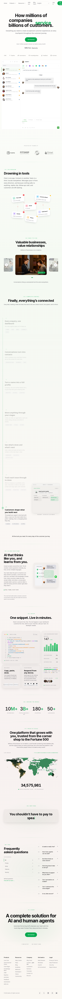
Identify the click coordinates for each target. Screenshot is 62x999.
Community (18, 980)
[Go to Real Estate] (30, 277)
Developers (18, 975)
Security (51, 968)
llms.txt (29, 979)
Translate (29, 975)
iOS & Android (42, 971)
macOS (40, 968)
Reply (25, 119)
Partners (29, 972)
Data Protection (53, 966)
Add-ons (29, 3)
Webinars (17, 973)
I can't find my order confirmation (30, 70)
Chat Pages (7, 970)
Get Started (31, 39)
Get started (31, 938)
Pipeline (13, 55)
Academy (17, 971)
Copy (36, 634)
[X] (44, 997)
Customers (29, 970)
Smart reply (39, 119)
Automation (7, 985)
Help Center (18, 964)
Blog (16, 968)
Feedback (45, 55)
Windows (40, 966)
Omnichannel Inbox (7, 967)
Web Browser (41, 964)
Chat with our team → (9, 884)
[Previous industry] (6, 265)
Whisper (31, 119)
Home (5, 3)
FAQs (16, 966)
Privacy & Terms (53, 964)
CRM (5, 55)
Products (12, 3)
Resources (21, 3)
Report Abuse (53, 971)
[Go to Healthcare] (33, 277)
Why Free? (34, 3)
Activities (54, 55)
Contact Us (29, 977)
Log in (53, 3)
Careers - (30, 967)
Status (17, 978)
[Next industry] (55, 265)
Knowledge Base (34, 55)
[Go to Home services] (29, 277)
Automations (22, 55)
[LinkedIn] (48, 997)
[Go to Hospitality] (31, 277)
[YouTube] (56, 997)
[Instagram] (52, 997)
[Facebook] (39, 997)
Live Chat (6, 964)
